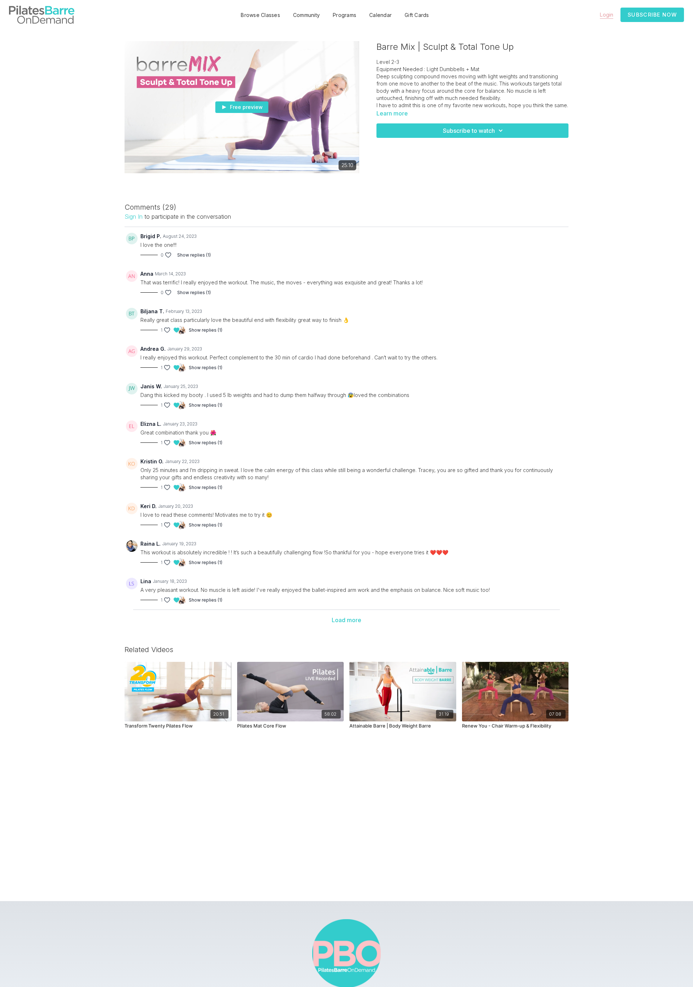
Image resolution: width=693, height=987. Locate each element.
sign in (134, 216)
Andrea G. (153, 349)
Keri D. (148, 506)
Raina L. (150, 544)
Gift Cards (417, 15)
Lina (145, 581)
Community (306, 15)
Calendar (380, 15)
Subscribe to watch (469, 130)
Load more (346, 620)
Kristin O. (152, 461)
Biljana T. (152, 311)
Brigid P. (150, 236)
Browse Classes (260, 15)
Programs (344, 15)
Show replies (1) (194, 255)
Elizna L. (150, 424)
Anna (146, 274)
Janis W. (151, 386)
